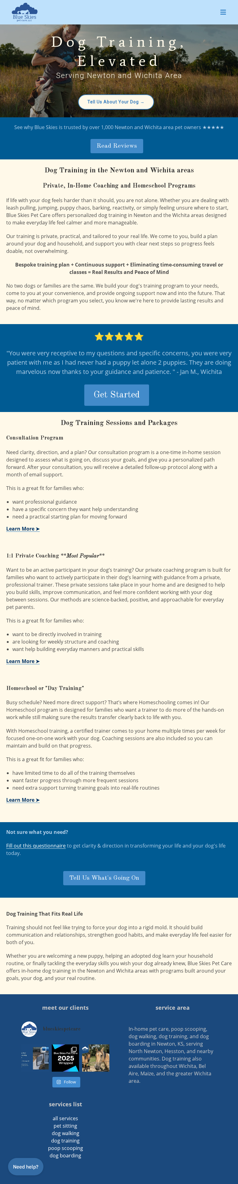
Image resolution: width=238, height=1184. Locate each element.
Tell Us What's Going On (104, 878)
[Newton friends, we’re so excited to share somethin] (35, 1058)
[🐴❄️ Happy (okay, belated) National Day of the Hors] (95, 1058)
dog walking (65, 1133)
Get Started (117, 395)
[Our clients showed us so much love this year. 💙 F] (65, 1058)
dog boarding (65, 1155)
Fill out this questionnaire (36, 845)
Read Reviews (117, 146)
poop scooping (65, 1148)
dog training (65, 1140)
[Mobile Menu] (223, 12)
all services (65, 1118)
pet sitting (65, 1125)
